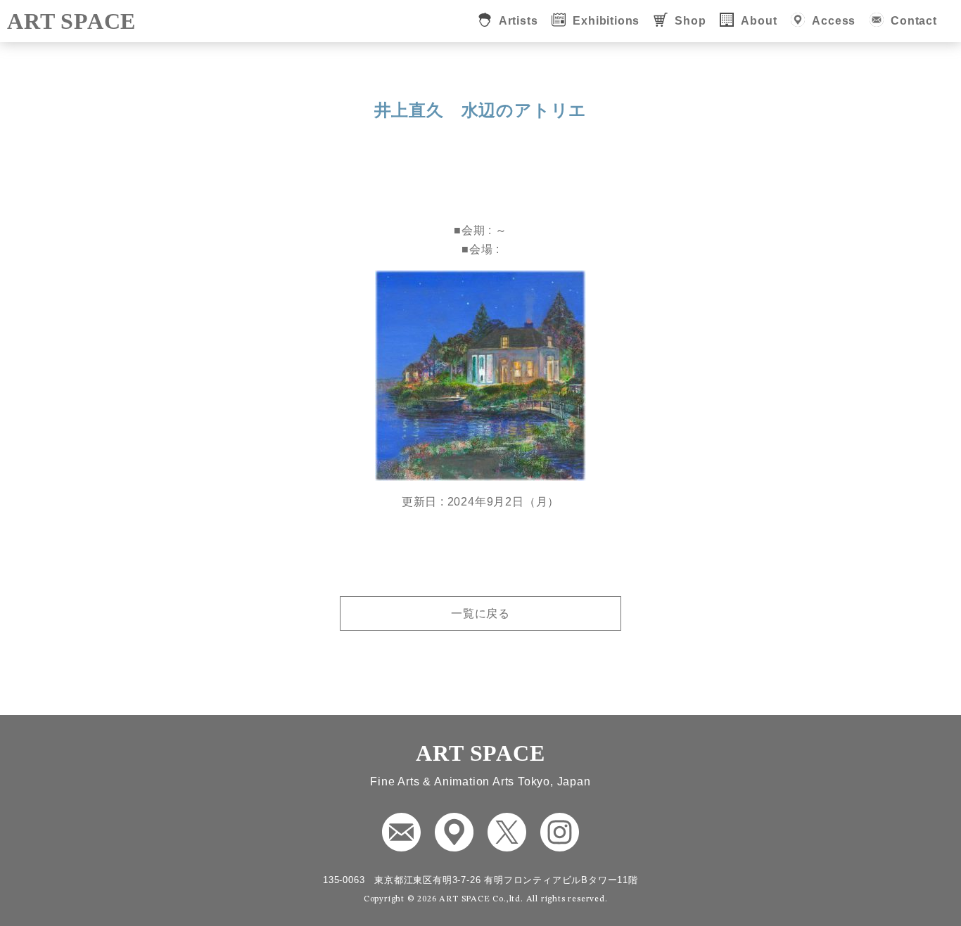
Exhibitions (606, 21)
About (759, 21)
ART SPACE (71, 21)
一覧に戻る (480, 613)
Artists (518, 21)
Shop (690, 21)
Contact (914, 21)
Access (833, 21)
